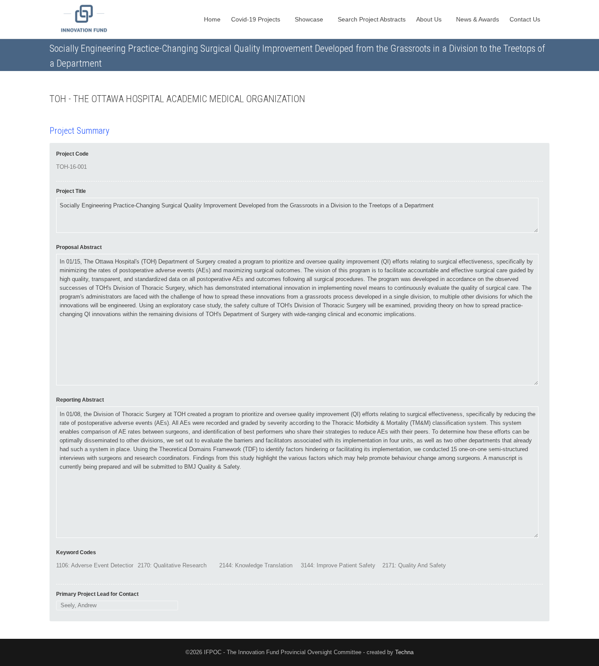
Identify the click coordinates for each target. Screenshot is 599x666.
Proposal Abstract (79, 247)
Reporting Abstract (80, 400)
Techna (404, 652)
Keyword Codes (76, 552)
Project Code (72, 154)
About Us (429, 19)
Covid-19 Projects (256, 19)
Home (212, 19)
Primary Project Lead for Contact (97, 594)
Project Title (71, 191)
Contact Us (526, 19)
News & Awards (477, 19)
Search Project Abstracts (372, 19)
